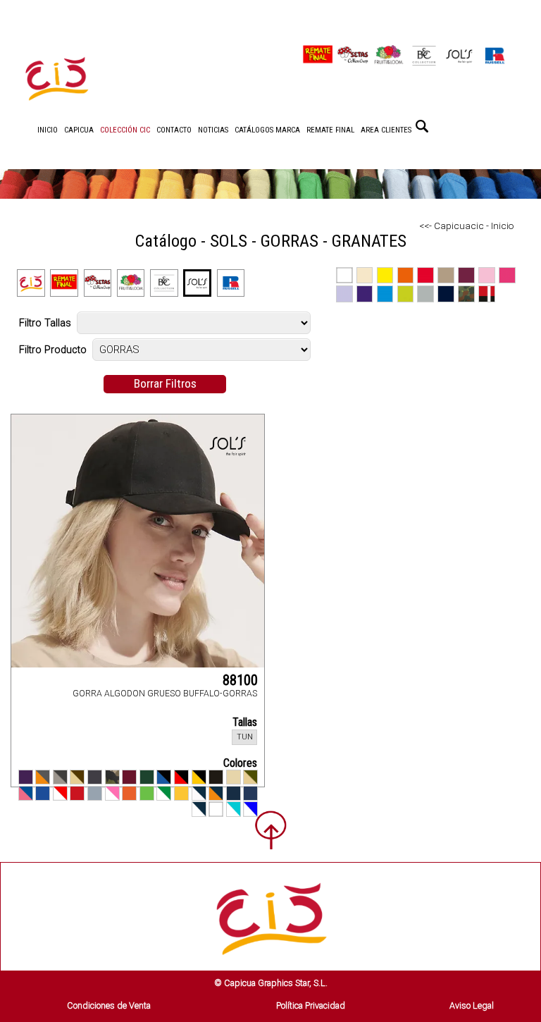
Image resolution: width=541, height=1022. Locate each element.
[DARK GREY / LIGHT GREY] (60, 777)
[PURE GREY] (94, 793)
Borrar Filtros (165, 383)
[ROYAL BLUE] (42, 793)
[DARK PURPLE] (25, 777)
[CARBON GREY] (94, 777)
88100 (240, 680)
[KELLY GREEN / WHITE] (163, 793)
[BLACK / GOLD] (199, 777)
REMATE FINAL (330, 130)
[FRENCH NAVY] (233, 793)
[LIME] (147, 793)
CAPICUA (79, 130)
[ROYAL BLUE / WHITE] (250, 808)
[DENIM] (250, 793)
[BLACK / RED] (181, 777)
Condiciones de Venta (109, 1005)
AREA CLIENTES (386, 130)
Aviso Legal (471, 1005)
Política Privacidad (310, 1005)
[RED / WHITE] (60, 793)
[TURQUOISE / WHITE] (233, 808)
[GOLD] (181, 793)
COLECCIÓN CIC (125, 130)
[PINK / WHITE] (112, 793)
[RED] (77, 793)
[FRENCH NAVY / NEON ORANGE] (216, 793)
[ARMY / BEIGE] (250, 777)
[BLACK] (216, 777)
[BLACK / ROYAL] (163, 777)
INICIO (47, 130)
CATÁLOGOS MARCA (267, 130)
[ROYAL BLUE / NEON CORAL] (25, 793)
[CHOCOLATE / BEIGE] (77, 777)
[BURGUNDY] (129, 777)
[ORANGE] (129, 793)
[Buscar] (422, 126)
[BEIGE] (233, 777)
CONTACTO (174, 130)
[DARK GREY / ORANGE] (42, 777)
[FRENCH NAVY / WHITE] (199, 793)
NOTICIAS (213, 130)
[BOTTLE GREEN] (147, 777)
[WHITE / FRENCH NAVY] (199, 808)
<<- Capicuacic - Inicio (466, 225)
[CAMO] (112, 777)
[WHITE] (216, 808)
